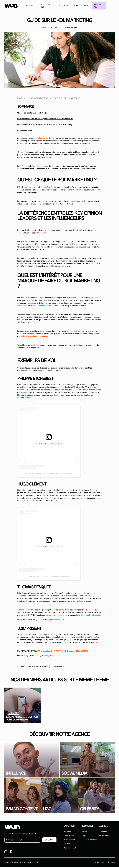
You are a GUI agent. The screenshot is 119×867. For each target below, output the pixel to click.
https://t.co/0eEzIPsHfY (51, 651)
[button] (31, 6)
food (27, 397)
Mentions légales (108, 862)
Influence (67, 831)
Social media (69, 836)
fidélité (42, 305)
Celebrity (67, 844)
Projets (77, 6)
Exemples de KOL (25, 130)
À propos (103, 831)
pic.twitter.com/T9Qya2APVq (75, 651)
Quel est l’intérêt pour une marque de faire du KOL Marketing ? (45, 124)
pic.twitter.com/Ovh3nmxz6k (88, 615)
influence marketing (46, 138)
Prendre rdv (97, 5)
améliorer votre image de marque (33, 336)
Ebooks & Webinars (89, 840)
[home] (11, 6)
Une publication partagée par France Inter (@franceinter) (49, 577)
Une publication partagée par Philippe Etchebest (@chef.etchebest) (49, 473)
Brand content (69, 840)
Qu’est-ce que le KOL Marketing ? (32, 113)
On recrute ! (104, 836)
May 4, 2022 (51, 655)
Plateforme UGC (46, 5)
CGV (97, 862)
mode (94, 642)
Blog (86, 6)
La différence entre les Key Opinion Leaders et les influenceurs (45, 118)
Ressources (64, 6)
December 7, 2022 (59, 619)
